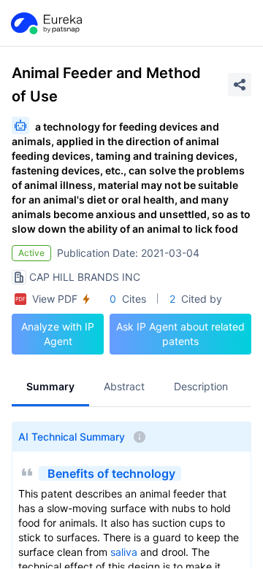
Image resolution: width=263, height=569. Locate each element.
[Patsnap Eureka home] (45, 23)
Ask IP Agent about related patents (180, 333)
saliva (123, 552)
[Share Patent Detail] (239, 84)
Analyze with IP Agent (57, 333)
